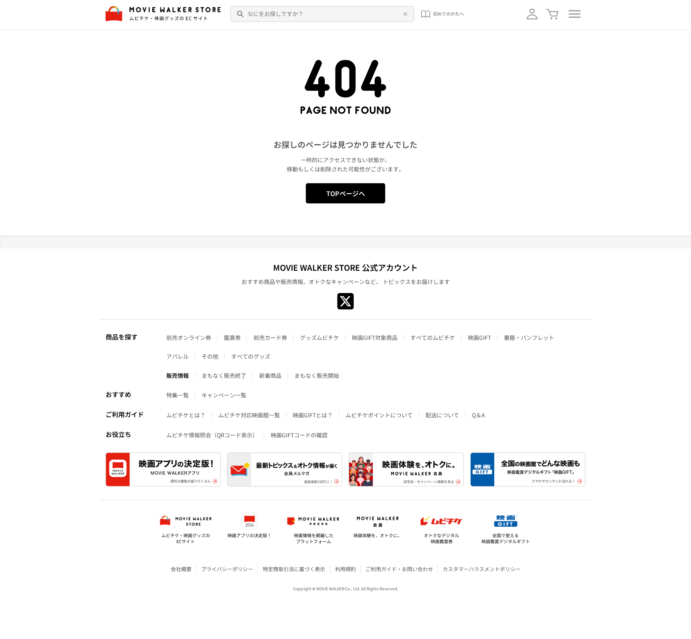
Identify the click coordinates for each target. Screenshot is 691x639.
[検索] (240, 14)
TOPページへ (345, 193)
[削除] (403, 14)
